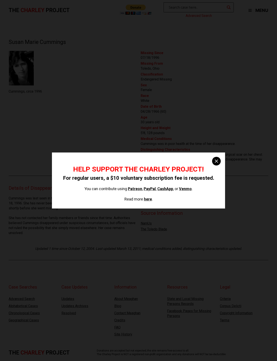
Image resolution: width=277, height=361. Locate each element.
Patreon (135, 188)
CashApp (165, 188)
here (148, 199)
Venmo (185, 188)
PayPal (150, 188)
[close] (216, 161)
